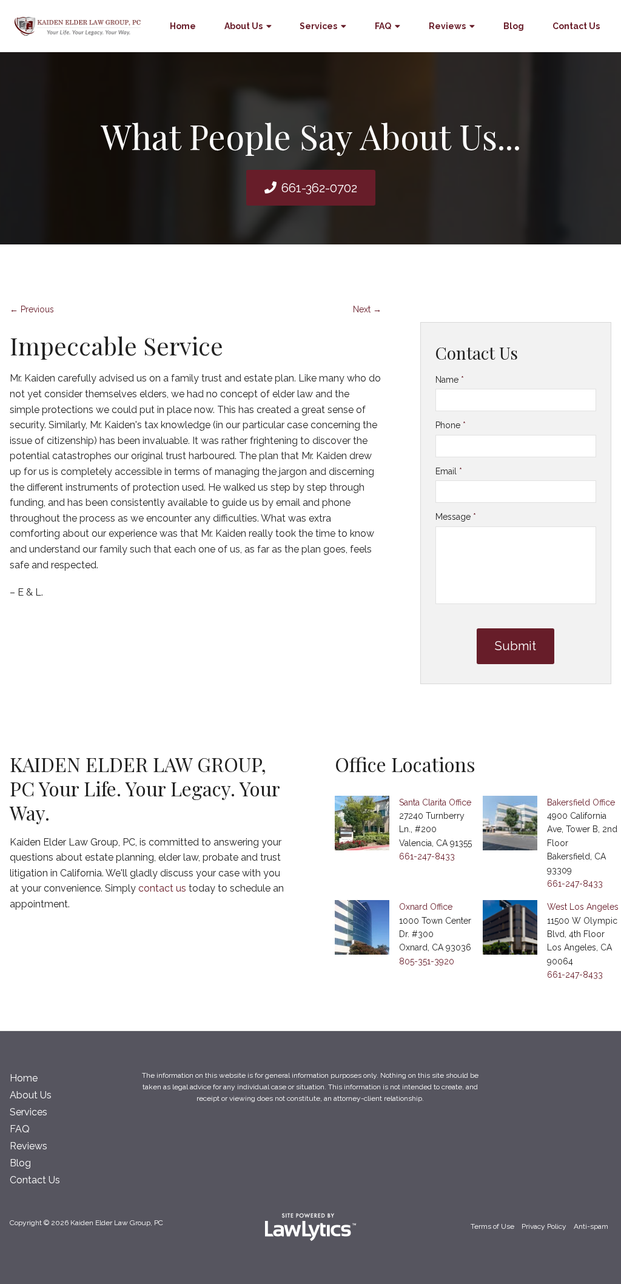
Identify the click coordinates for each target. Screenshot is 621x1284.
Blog (513, 26)
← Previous (32, 309)
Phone (450, 425)
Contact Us (576, 26)
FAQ (383, 26)
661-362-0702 (319, 188)
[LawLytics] (310, 1227)
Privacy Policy (544, 1226)
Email (448, 471)
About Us (243, 26)
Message (455, 517)
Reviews (447, 26)
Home (183, 26)
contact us (162, 888)
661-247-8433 (427, 856)
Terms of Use (492, 1226)
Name (449, 380)
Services (318, 26)
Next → (367, 309)
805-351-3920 (426, 961)
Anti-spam (591, 1226)
